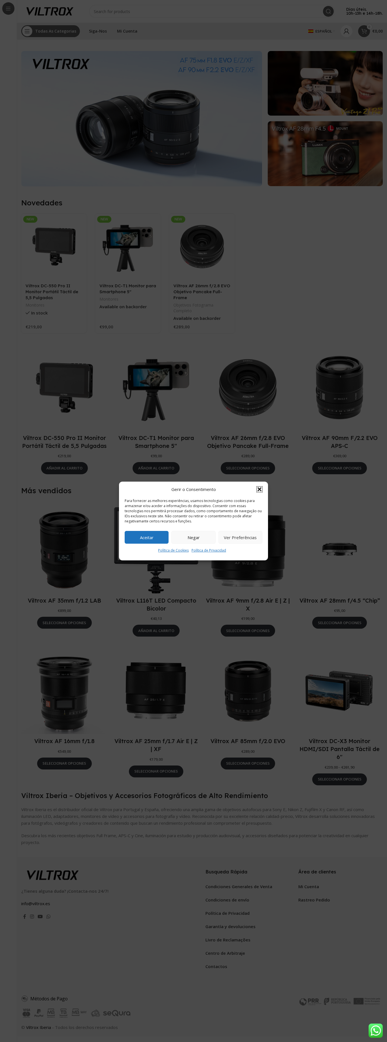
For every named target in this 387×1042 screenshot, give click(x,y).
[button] (259, 489)
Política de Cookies (173, 550)
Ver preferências (240, 537)
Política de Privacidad (209, 550)
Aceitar (147, 537)
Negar (194, 537)
